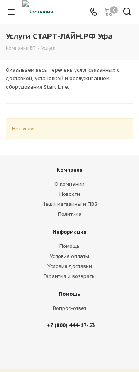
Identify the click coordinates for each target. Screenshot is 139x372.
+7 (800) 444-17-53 (71, 325)
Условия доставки (69, 266)
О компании (69, 184)
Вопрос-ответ (69, 308)
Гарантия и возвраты (70, 276)
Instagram (82, 348)
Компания (70, 170)
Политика (69, 214)
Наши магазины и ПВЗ (69, 204)
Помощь (69, 246)
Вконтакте (63, 348)
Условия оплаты (69, 256)
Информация (69, 232)
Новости (69, 194)
